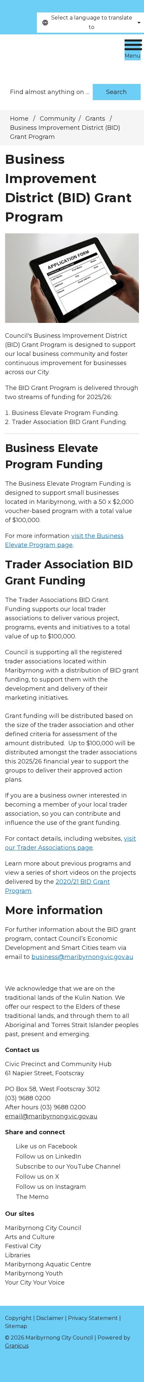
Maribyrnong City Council (43, 1228)
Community (58, 118)
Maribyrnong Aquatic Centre (48, 1264)
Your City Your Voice (35, 1282)
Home (19, 118)
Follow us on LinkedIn (48, 1156)
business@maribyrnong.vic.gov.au (82, 957)
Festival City (23, 1246)
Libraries (17, 1255)
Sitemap (16, 1326)
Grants (96, 118)
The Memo (32, 1197)
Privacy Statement (93, 1318)
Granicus (16, 1346)
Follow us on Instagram (51, 1187)
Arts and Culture (30, 1237)
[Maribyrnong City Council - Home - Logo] (51, 55)
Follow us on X (37, 1176)
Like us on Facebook (46, 1146)
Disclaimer (50, 1318)
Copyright (18, 1318)
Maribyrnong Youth (34, 1273)
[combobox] (90, 22)
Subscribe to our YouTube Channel (68, 1166)
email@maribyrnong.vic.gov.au (51, 1116)
